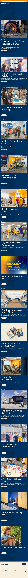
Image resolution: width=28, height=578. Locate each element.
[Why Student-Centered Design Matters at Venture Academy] (14, 298)
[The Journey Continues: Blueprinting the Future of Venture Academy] (14, 399)
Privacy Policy (24, 571)
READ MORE (4, 50)
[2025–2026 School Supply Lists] (14, 467)
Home (2, 570)
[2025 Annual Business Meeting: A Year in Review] (14, 332)
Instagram (6, 570)
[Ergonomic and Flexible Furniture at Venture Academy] (14, 231)
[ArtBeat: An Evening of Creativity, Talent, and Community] (14, 129)
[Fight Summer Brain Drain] (11, 535)
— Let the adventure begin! (14, 1)
